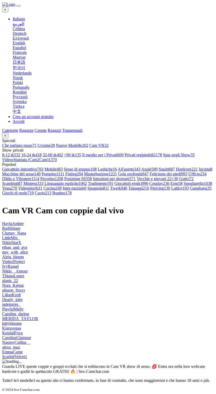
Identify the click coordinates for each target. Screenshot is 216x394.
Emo (176, 183)
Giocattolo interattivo (22, 169)
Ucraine (46, 145)
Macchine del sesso (21, 174)
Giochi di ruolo (18, 193)
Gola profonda (133, 174)
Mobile (54, 169)
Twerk (118, 188)
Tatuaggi (138, 188)
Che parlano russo (19, 145)
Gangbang (201, 188)
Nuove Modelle (72, 145)
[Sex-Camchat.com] (8, 4)
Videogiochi (30, 188)
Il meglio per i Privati (103, 155)
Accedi (18, 121)
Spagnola (98, 188)
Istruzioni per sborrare (114, 178)
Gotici (186, 178)
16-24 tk (31, 155)
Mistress (33, 183)
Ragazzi (54, 130)
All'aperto (129, 169)
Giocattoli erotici (131, 183)
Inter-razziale (74, 188)
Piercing (160, 188)
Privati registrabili (143, 155)
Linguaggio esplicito (66, 183)
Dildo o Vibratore (20, 178)
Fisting (74, 174)
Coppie (41, 130)
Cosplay (159, 183)
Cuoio (43, 193)
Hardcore (187, 169)
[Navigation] (18, 6)
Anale (149, 169)
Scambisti (12, 183)
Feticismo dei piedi (168, 174)
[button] (113, 19)
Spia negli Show (179, 155)
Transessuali (72, 130)
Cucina (52, 188)
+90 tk (72, 155)
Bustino (62, 193)
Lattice (180, 188)
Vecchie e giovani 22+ (157, 178)
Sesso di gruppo (80, 169)
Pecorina (51, 178)
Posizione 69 (78, 178)
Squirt (167, 169)
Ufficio (197, 174)
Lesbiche (107, 169)
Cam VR (99, 145)
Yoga (9, 188)
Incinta (205, 169)
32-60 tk (53, 155)
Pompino (53, 174)
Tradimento (100, 183)
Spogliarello (198, 183)
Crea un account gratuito (33, 116)
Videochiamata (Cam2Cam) (29, 159)
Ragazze (26, 130)
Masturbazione (100, 174)
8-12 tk (11, 155)
